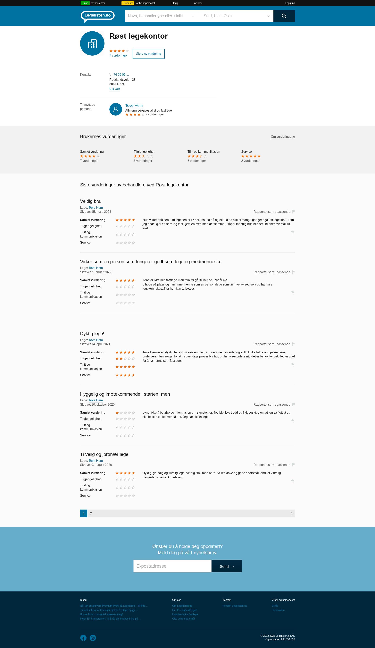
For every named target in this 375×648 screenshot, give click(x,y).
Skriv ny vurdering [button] (148, 53)
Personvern (278, 610)
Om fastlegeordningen (184, 610)
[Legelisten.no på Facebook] (83, 638)
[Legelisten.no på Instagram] (92, 638)
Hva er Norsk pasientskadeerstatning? (101, 614)
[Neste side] (291, 513)
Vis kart (114, 89)
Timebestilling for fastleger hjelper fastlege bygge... (109, 610)
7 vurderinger (118, 55)
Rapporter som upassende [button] (272, 211)
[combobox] (160, 16)
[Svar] (292, 234)
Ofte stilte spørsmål (183, 618)
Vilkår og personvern (283, 599)
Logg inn (290, 3)
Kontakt (226, 599)
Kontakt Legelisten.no (234, 605)
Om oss (176, 599)
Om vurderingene (283, 136)
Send (224, 566)
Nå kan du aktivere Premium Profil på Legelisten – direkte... (114, 605)
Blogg (174, 3)
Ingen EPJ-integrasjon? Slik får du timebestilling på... (110, 618)
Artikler (198, 3)
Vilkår (275, 605)
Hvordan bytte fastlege (185, 614)
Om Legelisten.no (182, 605)
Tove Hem (134, 105)
